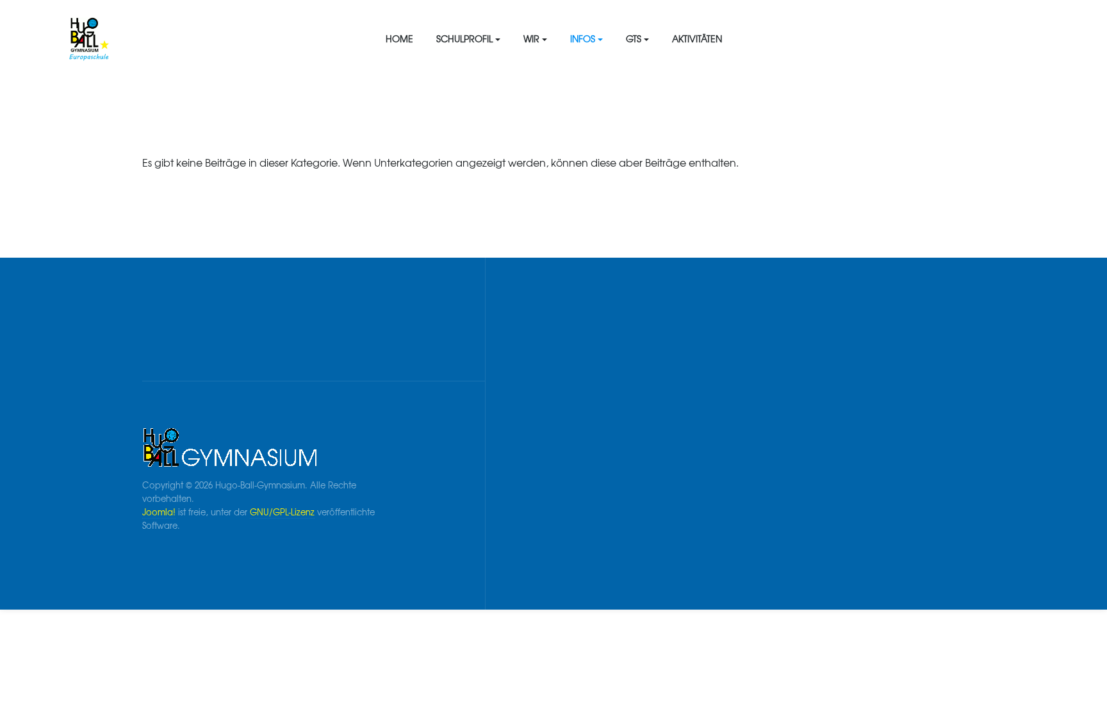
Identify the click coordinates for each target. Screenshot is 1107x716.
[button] (468, 38)
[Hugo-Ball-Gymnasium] (176, 38)
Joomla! (159, 512)
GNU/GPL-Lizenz (282, 512)
